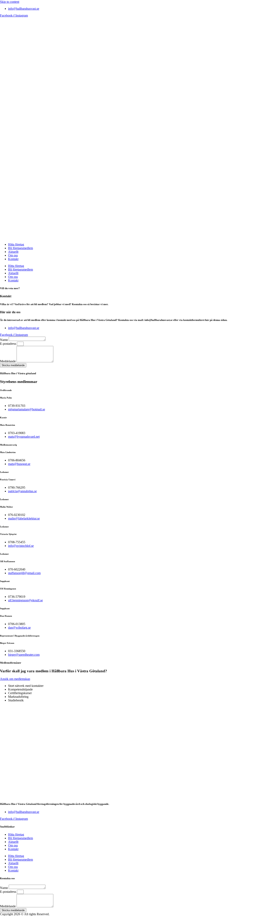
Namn (4, 340)
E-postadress (8, 343)
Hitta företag (16, 244)
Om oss (13, 255)
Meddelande (8, 361)
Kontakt (13, 259)
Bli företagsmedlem (20, 248)
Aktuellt (13, 251)
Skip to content (9, 1)
